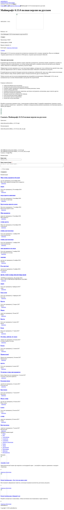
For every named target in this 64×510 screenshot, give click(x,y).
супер (2, 416)
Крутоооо (4, 390)
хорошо (3, 257)
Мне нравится (5, 213)
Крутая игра (5, 425)
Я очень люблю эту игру (9, 337)
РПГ (3, 435)
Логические (5, 447)
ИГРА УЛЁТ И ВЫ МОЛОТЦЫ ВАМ (13, 275)
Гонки (4, 444)
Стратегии (5, 439)
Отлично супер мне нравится (10, 372)
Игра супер (4, 398)
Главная (3, 2)
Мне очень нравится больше (10, 177)
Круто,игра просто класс (9, 204)
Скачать (3, 50)
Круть (3, 301)
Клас (2, 328)
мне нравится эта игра (8, 248)
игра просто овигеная (8, 195)
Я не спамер (5, 169)
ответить (3, 183)
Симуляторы (5, 437)
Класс (3, 345)
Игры (6, 2)
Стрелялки (5, 440)
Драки (4, 445)
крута (3, 363)
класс (2, 407)
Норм (2, 310)
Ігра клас (4, 292)
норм (2, 186)
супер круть (5, 222)
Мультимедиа (6, 452)
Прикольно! (5, 354)
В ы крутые (5, 266)
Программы (11, 2)
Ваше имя (3, 158)
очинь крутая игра (7, 231)
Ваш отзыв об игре (6, 162)
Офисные (5, 450)
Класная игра (5, 381)
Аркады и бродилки (15, 5)
